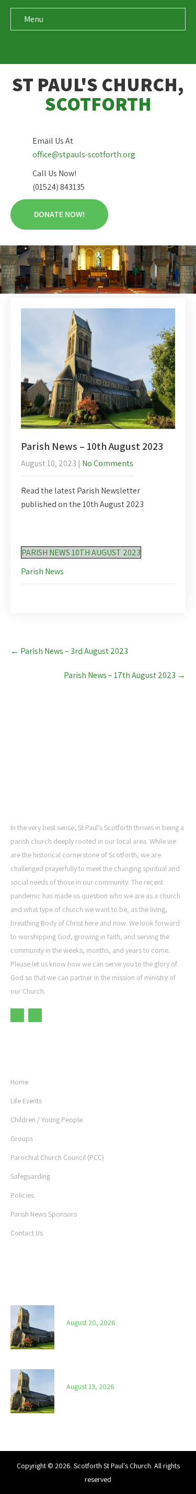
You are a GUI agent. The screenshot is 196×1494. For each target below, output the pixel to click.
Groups (21, 1138)
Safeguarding (30, 1176)
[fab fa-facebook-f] (88, 47)
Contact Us (26, 1233)
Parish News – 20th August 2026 (118, 1308)
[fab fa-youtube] (108, 47)
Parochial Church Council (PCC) (57, 1157)
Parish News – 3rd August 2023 (69, 651)
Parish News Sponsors (43, 1214)
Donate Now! (59, 214)
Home (19, 1082)
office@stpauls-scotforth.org (83, 154)
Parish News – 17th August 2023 (125, 675)
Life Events (26, 1100)
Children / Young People (46, 1119)
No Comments (107, 463)
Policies (22, 1195)
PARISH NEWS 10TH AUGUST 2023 (81, 552)
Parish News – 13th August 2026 (117, 1372)
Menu (33, 19)
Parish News (42, 571)
